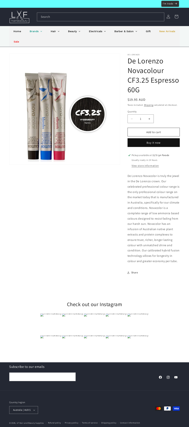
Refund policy (54, 422)
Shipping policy (108, 422)
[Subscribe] (71, 376)
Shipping (148, 105)
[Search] (160, 17)
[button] (176, 17)
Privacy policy (71, 422)
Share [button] (134, 272)
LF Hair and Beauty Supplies (30, 423)
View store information (145, 165)
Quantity (132, 111)
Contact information (130, 422)
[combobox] (100, 17)
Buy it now (154, 142)
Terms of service (89, 422)
